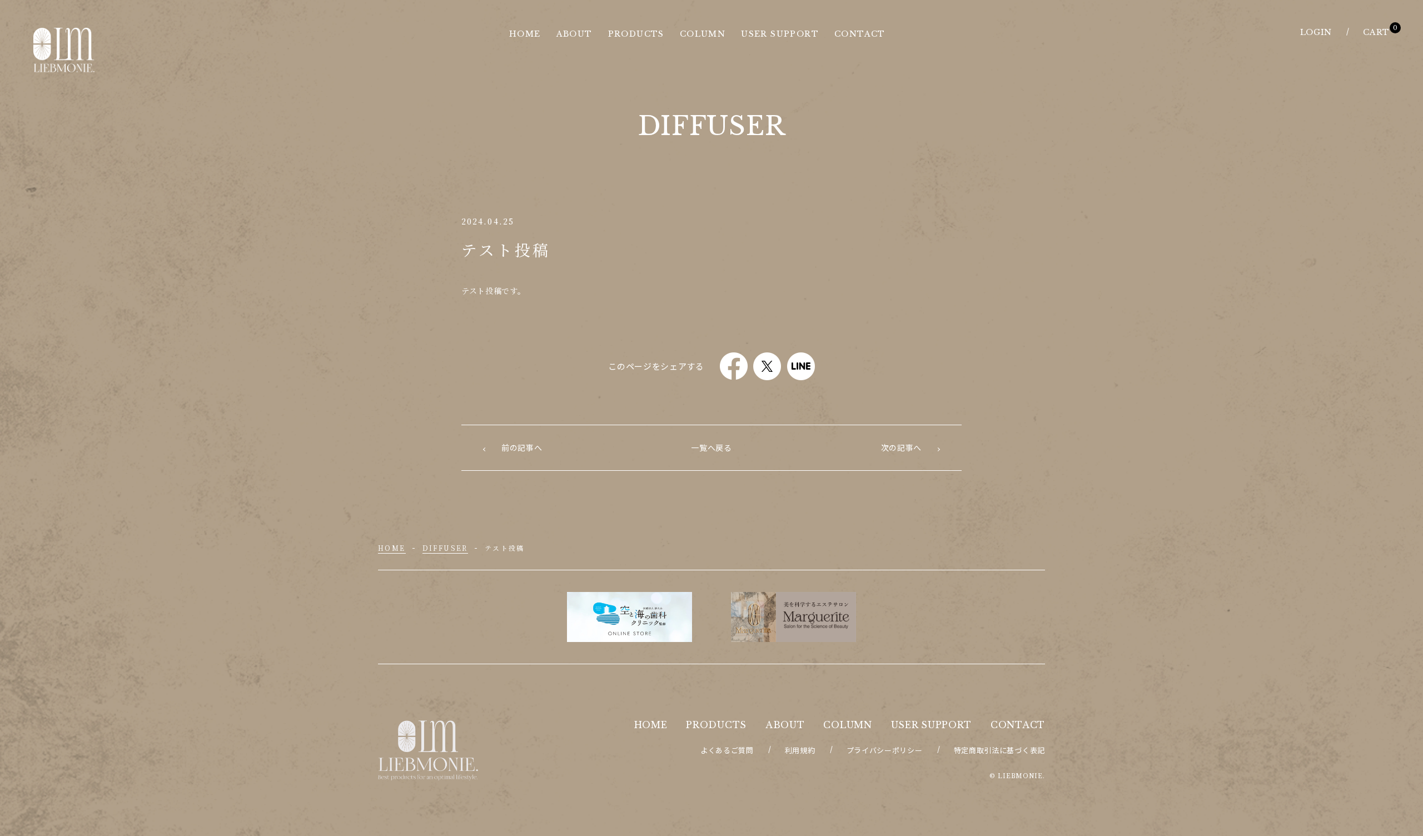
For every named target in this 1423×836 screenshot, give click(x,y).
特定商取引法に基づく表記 (999, 750)
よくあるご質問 (727, 750)
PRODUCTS (716, 724)
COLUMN (847, 724)
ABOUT (785, 724)
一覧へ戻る (711, 447)
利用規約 (800, 750)
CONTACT (1018, 724)
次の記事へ (901, 447)
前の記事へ (522, 447)
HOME (392, 548)
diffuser (445, 548)
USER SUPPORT (931, 724)
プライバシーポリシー (885, 750)
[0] (1376, 32)
